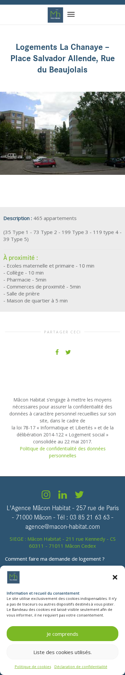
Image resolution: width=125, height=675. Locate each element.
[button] (115, 577)
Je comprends (62, 633)
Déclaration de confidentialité (80, 666)
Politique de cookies (33, 666)
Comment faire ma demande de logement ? (55, 558)
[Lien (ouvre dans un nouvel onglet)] (46, 496)
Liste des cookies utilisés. (62, 652)
